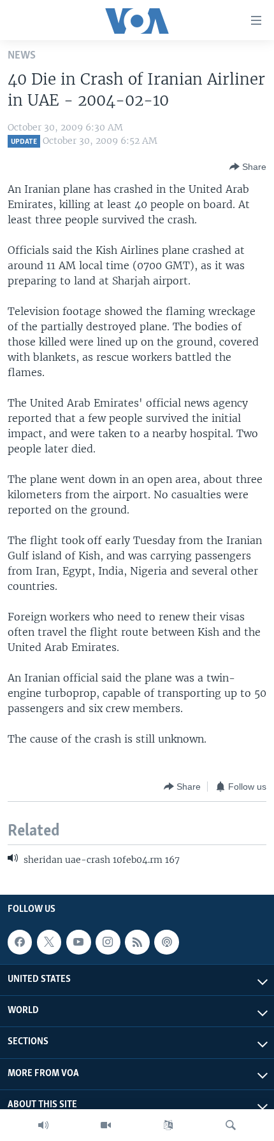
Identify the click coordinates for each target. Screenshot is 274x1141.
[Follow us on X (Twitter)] (49, 942)
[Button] (247, 166)
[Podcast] (166, 942)
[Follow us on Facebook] (20, 942)
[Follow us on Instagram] (108, 942)
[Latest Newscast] (43, 1125)
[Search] (231, 1125)
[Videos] (106, 1125)
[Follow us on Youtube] (78, 942)
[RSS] (137, 942)
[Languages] (168, 1125)
